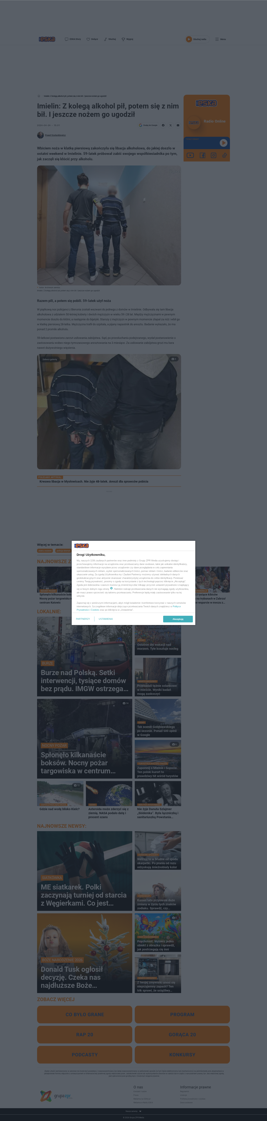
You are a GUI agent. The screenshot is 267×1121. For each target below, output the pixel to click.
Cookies (95, 609)
